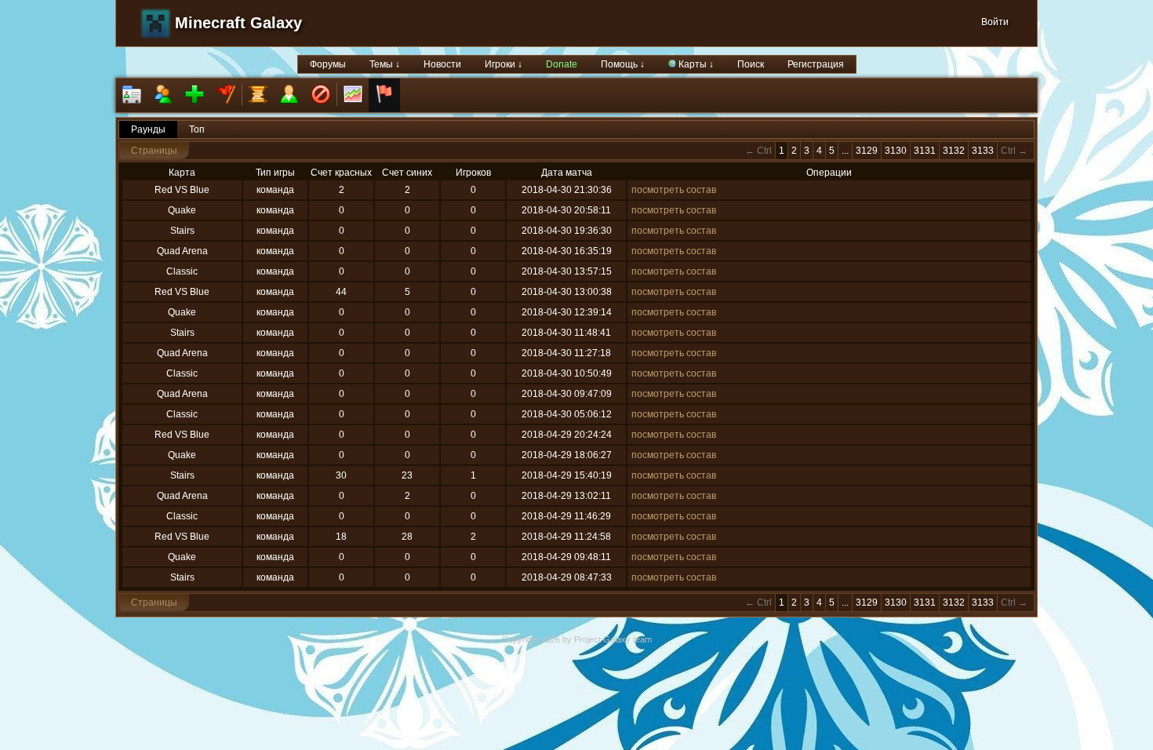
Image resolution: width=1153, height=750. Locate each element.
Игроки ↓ (503, 64)
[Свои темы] (289, 95)
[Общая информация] (131, 95)
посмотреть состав (673, 189)
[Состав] (163, 95)
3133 (983, 150)
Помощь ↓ (623, 64)
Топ (197, 129)
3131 (925, 150)
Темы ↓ (384, 64)
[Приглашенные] (194, 95)
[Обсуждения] (258, 95)
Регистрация (815, 64)
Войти (995, 21)
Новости (442, 64)
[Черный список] (320, 95)
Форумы (328, 64)
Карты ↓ (695, 64)
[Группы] (226, 95)
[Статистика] (353, 95)
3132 (954, 150)
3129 (867, 150)
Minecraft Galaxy (238, 22)
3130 (896, 150)
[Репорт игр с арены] (384, 95)
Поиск (750, 64)
